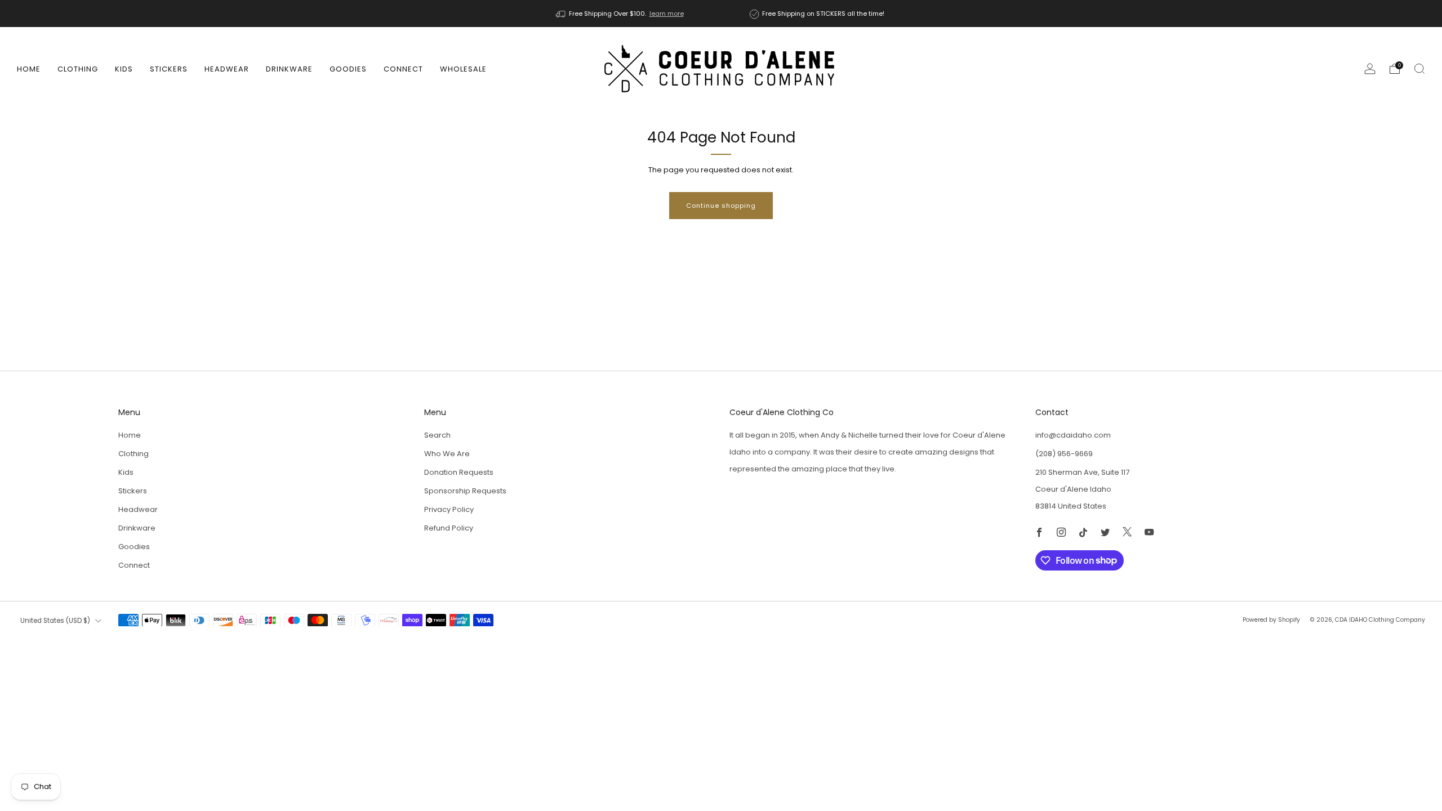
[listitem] (621, 13)
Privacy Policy (449, 509)
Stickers (169, 69)
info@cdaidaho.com (1073, 435)
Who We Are (447, 453)
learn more (666, 13)
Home (29, 69)
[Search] (1419, 68)
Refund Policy (448, 528)
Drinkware (289, 69)
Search (437, 435)
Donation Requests (458, 472)
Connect (403, 69)
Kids (124, 69)
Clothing (77, 69)
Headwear (226, 69)
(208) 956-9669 (1064, 453)
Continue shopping (721, 205)
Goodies (348, 69)
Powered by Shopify (1271, 620)
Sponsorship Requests (465, 490)
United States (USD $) (55, 620)
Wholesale (463, 69)
